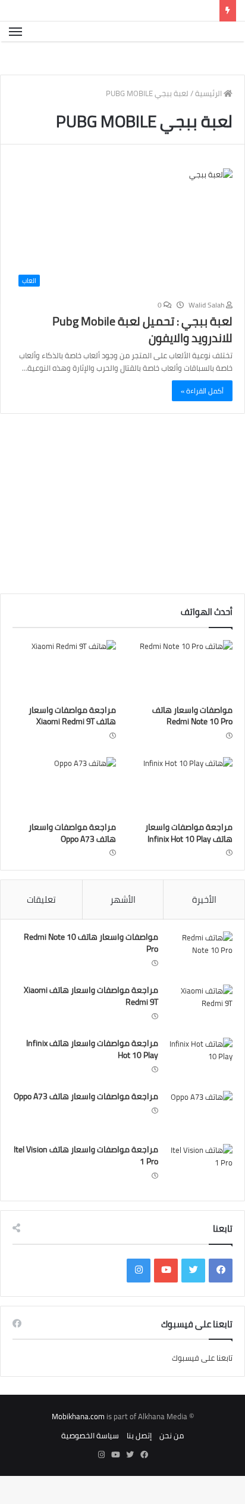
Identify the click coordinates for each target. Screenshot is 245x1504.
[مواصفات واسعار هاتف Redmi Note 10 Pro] (181, 697)
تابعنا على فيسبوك (202, 1386)
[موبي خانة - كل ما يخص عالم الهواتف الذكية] (217, 45)
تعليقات (41, 927)
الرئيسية (209, 121)
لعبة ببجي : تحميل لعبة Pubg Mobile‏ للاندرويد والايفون (142, 357)
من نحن (171, 1463)
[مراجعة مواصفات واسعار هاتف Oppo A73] (64, 814)
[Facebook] (221, 1299)
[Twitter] (193, 1299)
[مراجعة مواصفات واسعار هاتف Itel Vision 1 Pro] (200, 1194)
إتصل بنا (139, 1463)
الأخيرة (204, 927)
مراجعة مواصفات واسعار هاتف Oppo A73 (72, 861)
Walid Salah (207, 333)
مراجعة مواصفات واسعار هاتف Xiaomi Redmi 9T (72, 744)
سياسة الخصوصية (90, 1463)
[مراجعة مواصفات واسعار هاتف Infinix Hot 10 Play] (181, 814)
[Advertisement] (145, 534)
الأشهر (123, 927)
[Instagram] (138, 1299)
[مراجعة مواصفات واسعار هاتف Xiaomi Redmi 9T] (64, 697)
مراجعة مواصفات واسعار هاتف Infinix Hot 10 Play (189, 861)
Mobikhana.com (78, 1444)
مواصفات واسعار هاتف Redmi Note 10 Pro (192, 744)
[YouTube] (166, 1299)
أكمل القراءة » (202, 419)
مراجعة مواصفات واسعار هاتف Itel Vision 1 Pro (86, 1183)
